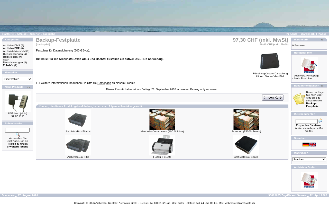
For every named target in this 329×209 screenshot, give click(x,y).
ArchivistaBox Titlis (78, 156)
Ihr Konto (291, 33)
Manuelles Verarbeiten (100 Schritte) (162, 131)
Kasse (322, 33)
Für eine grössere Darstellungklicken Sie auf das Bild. (270, 75)
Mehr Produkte (303, 78)
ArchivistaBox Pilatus (78, 131)
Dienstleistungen (13, 54)
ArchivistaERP (11, 48)
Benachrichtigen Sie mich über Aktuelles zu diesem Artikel (315, 99)
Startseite (8, 33)
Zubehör (35, 33)
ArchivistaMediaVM (14, 51)
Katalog (21, 33)
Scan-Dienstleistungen (13, 61)
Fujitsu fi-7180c (162, 156)
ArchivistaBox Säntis (246, 156)
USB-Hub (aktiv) (17, 113)
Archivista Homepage (306, 75)
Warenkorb (308, 33)
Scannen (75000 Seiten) (246, 131)
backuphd (49, 33)
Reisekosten (10, 56)
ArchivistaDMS (11, 45)
